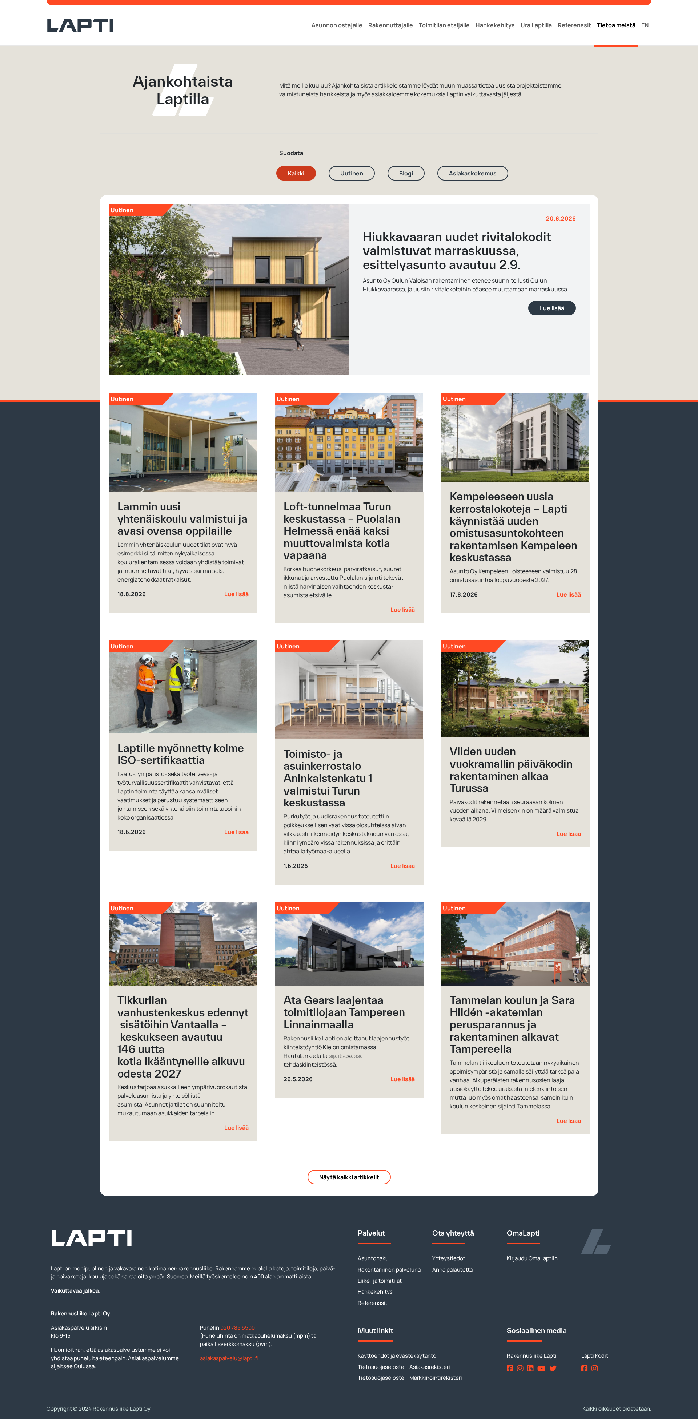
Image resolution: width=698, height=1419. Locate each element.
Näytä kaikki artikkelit (349, 1177)
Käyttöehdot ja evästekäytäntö (397, 1355)
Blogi (406, 173)
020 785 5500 (237, 1327)
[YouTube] (542, 1368)
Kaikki (296, 173)
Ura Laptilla (536, 25)
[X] (554, 1368)
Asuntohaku (373, 1258)
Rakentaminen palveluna (389, 1269)
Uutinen (351, 173)
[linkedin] (531, 1368)
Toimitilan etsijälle (444, 25)
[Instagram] (521, 1368)
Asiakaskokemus (473, 173)
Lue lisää (552, 308)
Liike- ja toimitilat (380, 1281)
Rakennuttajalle (390, 25)
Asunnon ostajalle (337, 25)
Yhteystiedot (448, 1258)
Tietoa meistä (616, 25)
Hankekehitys (495, 25)
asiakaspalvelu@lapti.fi (229, 1358)
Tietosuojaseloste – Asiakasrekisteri (404, 1367)
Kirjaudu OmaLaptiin (532, 1258)
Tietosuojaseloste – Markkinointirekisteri (410, 1378)
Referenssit (574, 25)
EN (645, 25)
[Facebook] (511, 1368)
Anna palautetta (452, 1269)
